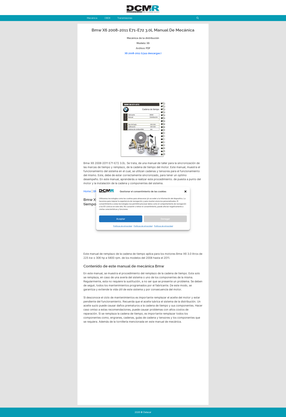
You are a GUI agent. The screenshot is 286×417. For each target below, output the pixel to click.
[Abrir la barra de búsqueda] (198, 18)
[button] (185, 191)
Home (87, 191)
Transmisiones (124, 18)
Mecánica (92, 18)
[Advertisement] (142, 79)
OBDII (107, 18)
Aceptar (120, 218)
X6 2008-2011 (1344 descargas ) (143, 53)
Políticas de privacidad (122, 226)
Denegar (165, 218)
